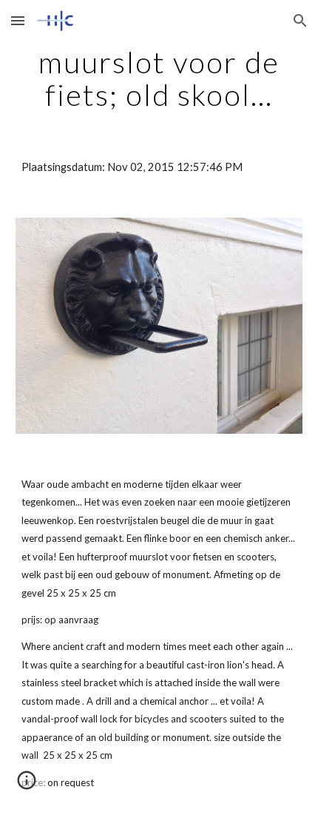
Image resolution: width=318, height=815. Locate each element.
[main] (159, 78)
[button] (17, 20)
